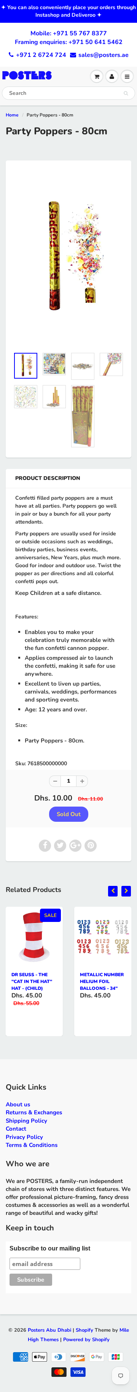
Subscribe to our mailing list (50, 1248)
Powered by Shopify (86, 1339)
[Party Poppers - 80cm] (68, 258)
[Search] (125, 93)
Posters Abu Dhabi (49, 1330)
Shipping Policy (26, 1121)
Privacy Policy (24, 1137)
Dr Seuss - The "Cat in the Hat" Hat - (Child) (31, 981)
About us (18, 1104)
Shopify (84, 1330)
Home (12, 115)
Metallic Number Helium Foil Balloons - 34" (102, 981)
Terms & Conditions (31, 1145)
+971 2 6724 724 (41, 55)
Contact (16, 1128)
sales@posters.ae (103, 55)
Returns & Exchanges (34, 1112)
